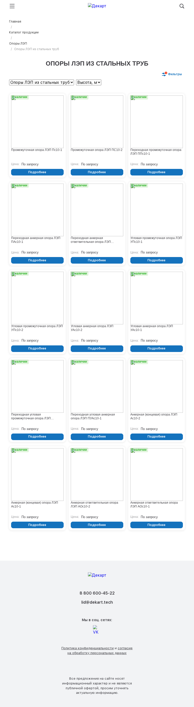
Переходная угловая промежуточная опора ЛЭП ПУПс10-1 (31, 416)
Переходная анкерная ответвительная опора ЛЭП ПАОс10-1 (91, 240)
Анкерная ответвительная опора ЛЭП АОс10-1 (154, 504)
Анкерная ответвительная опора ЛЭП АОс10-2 (94, 504)
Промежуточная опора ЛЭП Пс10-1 (36, 150)
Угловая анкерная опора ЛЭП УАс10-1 (151, 328)
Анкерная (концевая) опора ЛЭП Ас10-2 (153, 416)
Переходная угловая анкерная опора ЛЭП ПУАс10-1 (93, 416)
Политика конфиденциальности (87, 648)
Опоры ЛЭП (18, 43)
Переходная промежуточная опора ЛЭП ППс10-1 (155, 151)
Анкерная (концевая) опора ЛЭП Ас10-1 (34, 504)
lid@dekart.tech (97, 602)
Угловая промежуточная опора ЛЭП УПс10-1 (156, 240)
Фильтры (173, 74)
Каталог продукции (24, 32)
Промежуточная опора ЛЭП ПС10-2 (97, 150)
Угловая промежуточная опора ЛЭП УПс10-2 (37, 328)
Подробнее (37, 172)
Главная (15, 21)
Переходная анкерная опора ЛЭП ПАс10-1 (35, 240)
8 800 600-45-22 (97, 593)
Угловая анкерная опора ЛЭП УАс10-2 (92, 328)
